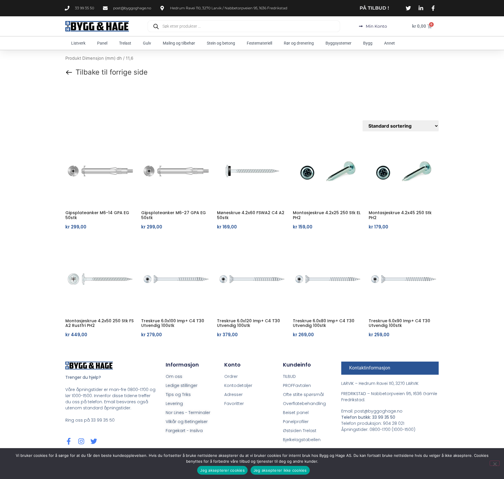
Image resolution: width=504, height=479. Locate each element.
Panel (102, 43)
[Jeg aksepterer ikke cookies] (495, 463)
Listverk (78, 43)
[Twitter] (93, 441)
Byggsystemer (338, 43)
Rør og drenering (299, 43)
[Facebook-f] (68, 441)
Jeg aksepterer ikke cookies (280, 470)
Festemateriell (259, 43)
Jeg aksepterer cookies (222, 470)
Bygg (367, 43)
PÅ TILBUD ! (374, 8)
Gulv (147, 43)
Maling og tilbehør (179, 43)
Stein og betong (221, 43)
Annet (389, 43)
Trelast (125, 43)
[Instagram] (81, 441)
